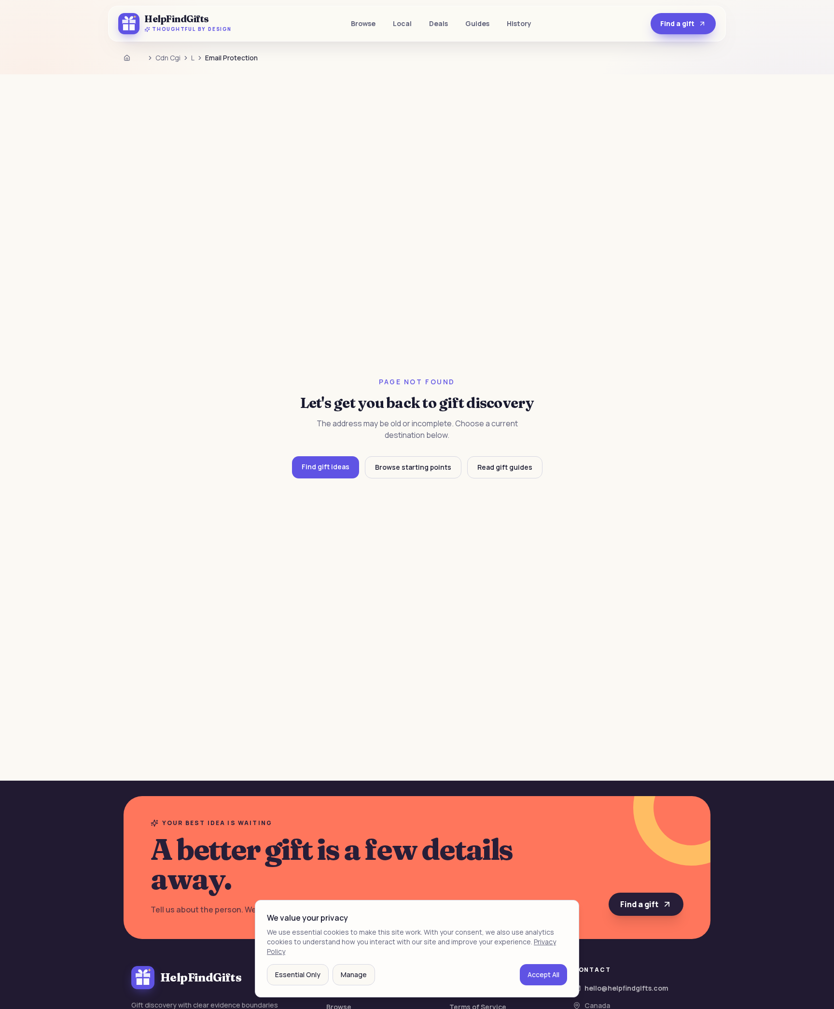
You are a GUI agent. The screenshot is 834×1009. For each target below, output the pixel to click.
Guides (477, 23)
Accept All (543, 974)
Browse (363, 23)
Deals (438, 23)
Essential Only (297, 974)
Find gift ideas (325, 466)
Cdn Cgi (168, 57)
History (519, 23)
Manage (354, 974)
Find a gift (677, 23)
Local (402, 23)
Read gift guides (504, 467)
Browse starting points (413, 467)
